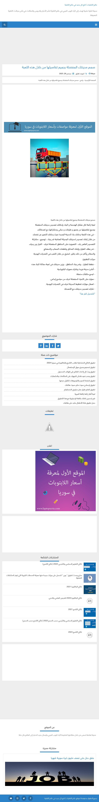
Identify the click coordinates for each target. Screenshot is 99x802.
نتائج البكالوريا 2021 (74, 586)
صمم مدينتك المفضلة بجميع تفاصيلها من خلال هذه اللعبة (58, 66)
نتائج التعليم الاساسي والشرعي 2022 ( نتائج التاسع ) (62, 564)
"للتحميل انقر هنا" (87, 293)
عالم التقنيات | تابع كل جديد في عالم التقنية (81, 4)
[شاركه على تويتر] (58, 345)
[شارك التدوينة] (46, 345)
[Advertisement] (49, 47)
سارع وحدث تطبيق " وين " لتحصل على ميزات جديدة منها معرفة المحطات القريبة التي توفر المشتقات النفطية (44, 576)
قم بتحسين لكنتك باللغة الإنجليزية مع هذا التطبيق (76, 398)
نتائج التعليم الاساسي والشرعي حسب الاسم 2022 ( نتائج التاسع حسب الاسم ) (52, 620)
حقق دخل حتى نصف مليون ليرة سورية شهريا (72, 757)
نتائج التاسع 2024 (75, 632)
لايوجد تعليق (80, 73)
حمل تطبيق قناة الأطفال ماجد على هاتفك (79, 403)
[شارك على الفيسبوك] (52, 345)
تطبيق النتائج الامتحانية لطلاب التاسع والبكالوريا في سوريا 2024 (71, 362)
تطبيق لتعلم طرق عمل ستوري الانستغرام (79, 389)
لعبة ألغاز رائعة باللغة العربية (85, 394)
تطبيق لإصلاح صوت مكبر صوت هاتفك (80, 385)
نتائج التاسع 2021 (75, 609)
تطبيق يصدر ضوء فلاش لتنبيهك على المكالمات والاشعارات (72, 376)
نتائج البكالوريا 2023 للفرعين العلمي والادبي (65, 598)
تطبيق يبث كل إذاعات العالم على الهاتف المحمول (76, 371)
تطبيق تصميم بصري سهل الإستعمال (81, 367)
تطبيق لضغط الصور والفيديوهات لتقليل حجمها (77, 380)
